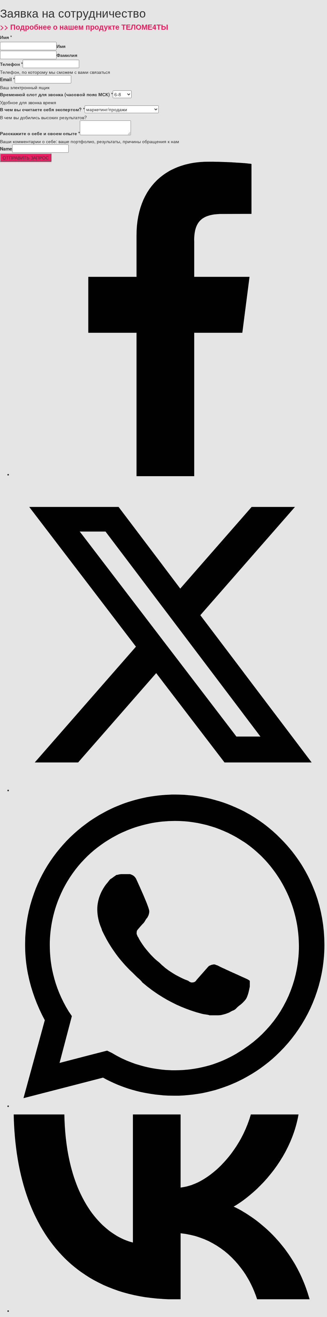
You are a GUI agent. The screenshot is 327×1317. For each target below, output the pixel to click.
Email (7, 79)
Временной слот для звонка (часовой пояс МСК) (56, 94)
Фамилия (67, 55)
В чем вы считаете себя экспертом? (42, 109)
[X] (170, 790)
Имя (6, 37)
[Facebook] (170, 474)
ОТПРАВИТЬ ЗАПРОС (26, 157)
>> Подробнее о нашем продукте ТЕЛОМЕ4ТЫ (84, 26)
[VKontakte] (170, 1310)
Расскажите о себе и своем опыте (40, 133)
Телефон (11, 64)
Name (6, 148)
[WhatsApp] (170, 1106)
